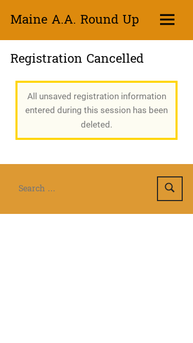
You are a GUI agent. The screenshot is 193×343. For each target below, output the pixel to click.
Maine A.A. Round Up (74, 20)
